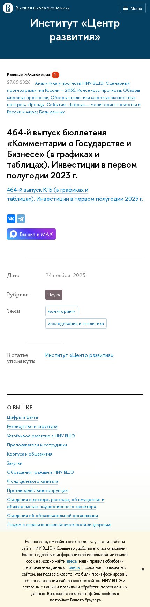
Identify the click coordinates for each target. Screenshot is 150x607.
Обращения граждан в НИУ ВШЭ (40, 472)
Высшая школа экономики (43, 8)
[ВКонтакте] (11, 218)
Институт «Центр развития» (75, 29)
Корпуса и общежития (29, 454)
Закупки (14, 463)
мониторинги (62, 311)
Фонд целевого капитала (32, 481)
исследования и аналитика (76, 323)
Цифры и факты (22, 417)
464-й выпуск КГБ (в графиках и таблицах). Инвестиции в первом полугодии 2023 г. (75, 194)
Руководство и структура (32, 426)
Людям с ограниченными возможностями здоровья (59, 525)
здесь (72, 561)
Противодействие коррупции (37, 490)
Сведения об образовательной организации (52, 515)
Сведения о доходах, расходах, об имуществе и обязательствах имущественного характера (55, 502)
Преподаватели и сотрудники (37, 445)
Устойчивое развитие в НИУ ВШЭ (41, 436)
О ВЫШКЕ (19, 407)
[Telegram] (21, 218)
